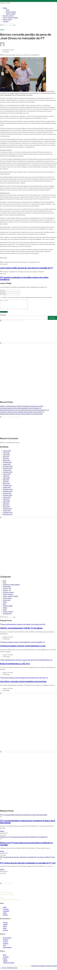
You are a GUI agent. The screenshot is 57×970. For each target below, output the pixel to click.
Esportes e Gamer (8, 16)
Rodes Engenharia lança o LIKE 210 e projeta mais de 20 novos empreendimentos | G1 (24, 410)
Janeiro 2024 (7, 510)
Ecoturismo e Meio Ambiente (11, 584)
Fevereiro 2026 (7, 462)
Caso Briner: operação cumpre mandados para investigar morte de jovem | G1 (22, 412)
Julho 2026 (6, 453)
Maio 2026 (6, 456)
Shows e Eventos (8, 611)
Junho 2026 (6, 454)
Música (5, 602)
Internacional (6, 600)
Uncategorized (7, 613)
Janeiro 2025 (6, 487)
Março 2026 (6, 460)
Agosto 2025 (7, 474)
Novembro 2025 (7, 468)
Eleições (5, 915)
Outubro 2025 (7, 470)
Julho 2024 (6, 499)
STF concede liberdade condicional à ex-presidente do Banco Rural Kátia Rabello (27, 822)
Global (5, 913)
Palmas (5, 959)
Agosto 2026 (7, 451)
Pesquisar (3, 315)
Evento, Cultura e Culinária (10, 17)
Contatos (6, 21)
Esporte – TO (7, 590)
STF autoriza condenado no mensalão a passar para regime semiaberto (24, 278)
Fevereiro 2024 (7, 508)
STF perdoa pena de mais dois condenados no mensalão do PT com (28, 863)
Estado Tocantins (11, 12)
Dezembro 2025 (7, 466)
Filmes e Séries (7, 19)
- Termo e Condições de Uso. (9, 968)
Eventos (5, 930)
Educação (6, 909)
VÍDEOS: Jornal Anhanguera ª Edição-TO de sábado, (21, 628)
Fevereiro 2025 (7, 485)
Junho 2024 (6, 501)
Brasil (4, 955)
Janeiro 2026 (6, 464)
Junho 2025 (6, 478)
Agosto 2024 (7, 497)
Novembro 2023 (7, 514)
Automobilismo (7, 947)
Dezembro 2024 (8, 489)
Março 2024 (6, 507)
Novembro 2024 (7, 491)
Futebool (5, 943)
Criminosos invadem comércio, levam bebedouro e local (22, 646)
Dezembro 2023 (7, 512)
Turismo (5, 922)
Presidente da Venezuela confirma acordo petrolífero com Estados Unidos (21, 414)
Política (5, 8)
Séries (5, 928)
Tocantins (6, 957)
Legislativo (6, 911)
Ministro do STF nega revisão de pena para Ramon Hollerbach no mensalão (26, 844)
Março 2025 (6, 483)
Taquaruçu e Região (8, 962)
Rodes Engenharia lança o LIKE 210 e (15, 663)
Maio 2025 (6, 480)
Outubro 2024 (7, 493)
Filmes (5, 926)
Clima (4, 582)
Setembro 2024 (7, 495)
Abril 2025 (6, 481)
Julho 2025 (6, 476)
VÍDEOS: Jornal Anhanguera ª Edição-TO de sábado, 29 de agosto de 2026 (21, 406)
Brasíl (7, 10)
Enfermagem (7, 586)
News (4, 604)
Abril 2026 (6, 458)
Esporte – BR (7, 588)
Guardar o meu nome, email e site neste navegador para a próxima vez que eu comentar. (27, 297)
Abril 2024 (6, 505)
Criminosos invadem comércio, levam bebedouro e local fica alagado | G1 (20, 408)
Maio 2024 (6, 503)
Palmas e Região (10, 14)
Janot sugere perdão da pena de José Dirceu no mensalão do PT (26, 268)
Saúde (5, 609)
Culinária (5, 924)
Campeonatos (7, 938)
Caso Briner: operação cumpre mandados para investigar (23, 681)
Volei (4, 945)
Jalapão (5, 961)
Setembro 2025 (7, 472)
